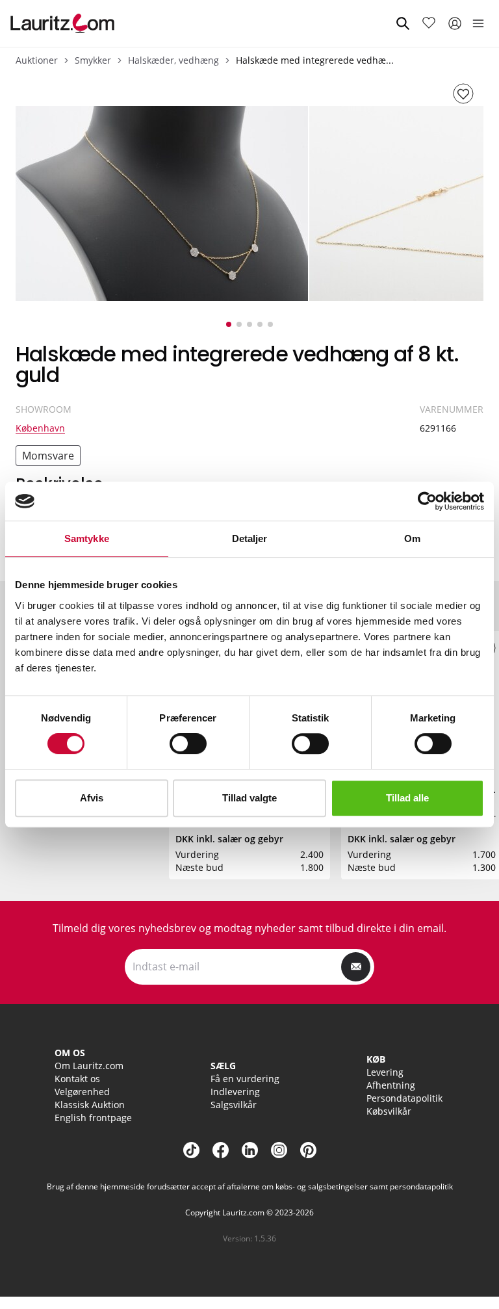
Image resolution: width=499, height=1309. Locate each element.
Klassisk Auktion (90, 1104)
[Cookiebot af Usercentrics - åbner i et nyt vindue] (427, 501)
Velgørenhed (82, 1091)
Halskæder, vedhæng (173, 60)
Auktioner (37, 60)
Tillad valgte (249, 797)
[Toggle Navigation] (478, 23)
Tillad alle (407, 797)
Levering (384, 1072)
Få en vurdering (245, 1078)
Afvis (91, 797)
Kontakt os (77, 1078)
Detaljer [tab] (250, 538)
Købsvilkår (388, 1111)
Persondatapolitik (404, 1098)
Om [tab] (412, 538)
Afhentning (390, 1085)
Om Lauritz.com (89, 1065)
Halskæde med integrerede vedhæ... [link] (315, 60)
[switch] (188, 743)
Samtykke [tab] (86, 538)
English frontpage (93, 1117)
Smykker (93, 60)
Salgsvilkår (234, 1104)
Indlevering (235, 1091)
